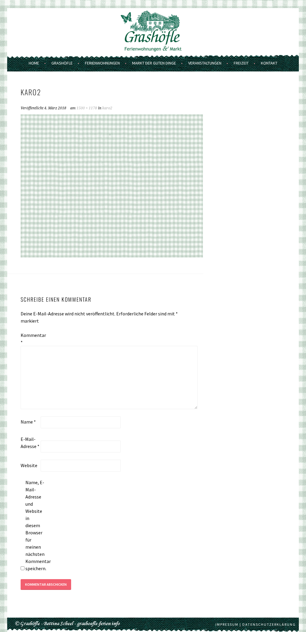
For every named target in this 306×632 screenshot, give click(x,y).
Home (34, 63)
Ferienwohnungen (102, 63)
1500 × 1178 (86, 108)
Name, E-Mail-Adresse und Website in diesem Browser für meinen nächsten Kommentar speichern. (35, 525)
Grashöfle (62, 63)
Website (29, 465)
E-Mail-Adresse (30, 442)
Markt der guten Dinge (154, 63)
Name (28, 422)
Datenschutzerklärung (269, 624)
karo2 (107, 108)
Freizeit (241, 63)
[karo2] (112, 256)
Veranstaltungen (204, 63)
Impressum (226, 624)
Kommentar (30, 338)
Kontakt (269, 63)
